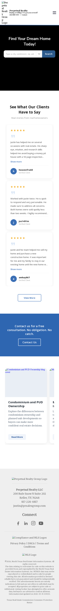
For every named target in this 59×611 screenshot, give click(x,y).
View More (29, 297)
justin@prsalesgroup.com (29, 505)
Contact (24, 15)
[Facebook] (18, 523)
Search (48, 54)
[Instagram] (33, 523)
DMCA (31, 543)
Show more (16, 161)
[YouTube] (40, 523)
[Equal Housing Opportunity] (29, 537)
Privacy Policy (18, 543)
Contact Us (29, 342)
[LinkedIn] (25, 523)
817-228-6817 (29, 501)
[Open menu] (54, 12)
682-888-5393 (14, 15)
